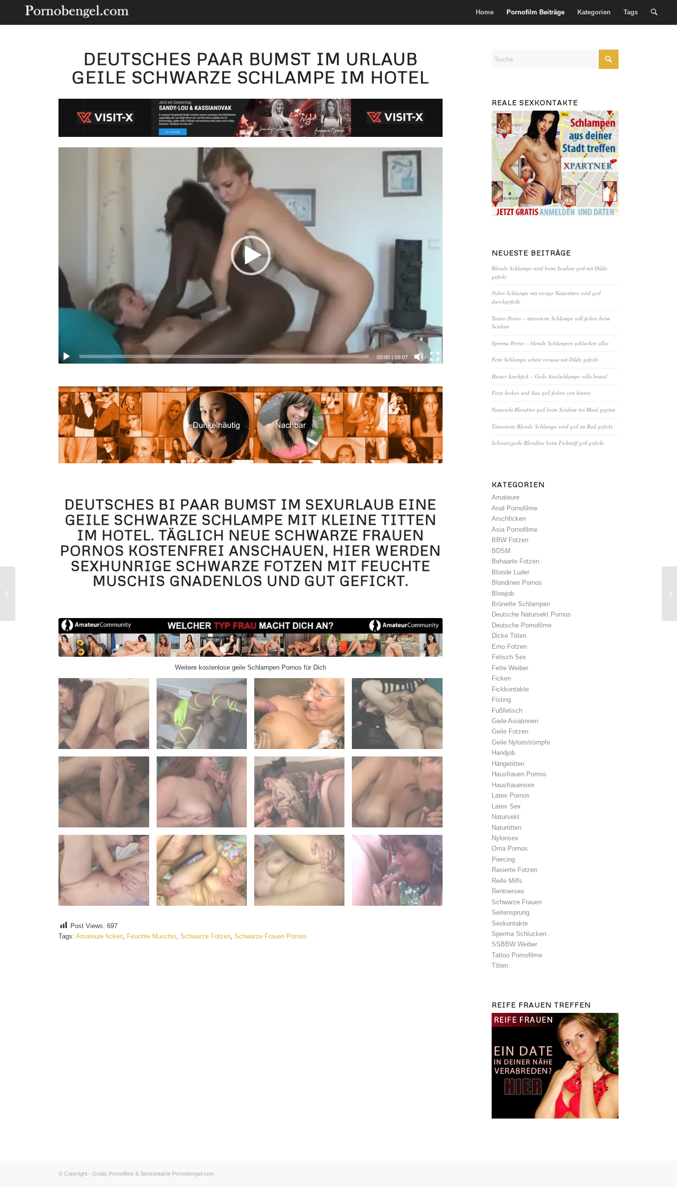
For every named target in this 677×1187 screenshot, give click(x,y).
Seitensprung (510, 912)
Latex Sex (506, 806)
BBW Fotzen (510, 540)
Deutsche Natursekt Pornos (531, 614)
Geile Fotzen (510, 731)
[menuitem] (484, 12)
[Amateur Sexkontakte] (77, 12)
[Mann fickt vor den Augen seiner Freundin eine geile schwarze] (7, 593)
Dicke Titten (509, 635)
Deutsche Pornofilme (522, 625)
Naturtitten (506, 827)
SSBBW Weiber (514, 944)
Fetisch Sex (509, 657)
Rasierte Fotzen (514, 870)
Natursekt (505, 816)
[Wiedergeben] (66, 357)
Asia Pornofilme (514, 529)
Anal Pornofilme (514, 508)
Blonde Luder (510, 572)
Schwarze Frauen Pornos (270, 936)
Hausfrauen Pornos (519, 774)
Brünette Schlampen (521, 604)
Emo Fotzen (509, 646)
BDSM (501, 551)
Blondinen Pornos (517, 582)
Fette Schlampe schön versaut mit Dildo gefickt (545, 359)
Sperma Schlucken (519, 933)
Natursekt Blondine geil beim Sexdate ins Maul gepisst (553, 409)
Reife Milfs (507, 880)
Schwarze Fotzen (205, 936)
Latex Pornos (511, 795)
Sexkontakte (510, 923)
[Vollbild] (435, 357)
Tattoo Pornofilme (517, 955)
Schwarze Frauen (517, 902)
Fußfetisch (507, 710)
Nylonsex (505, 838)
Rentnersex (508, 891)
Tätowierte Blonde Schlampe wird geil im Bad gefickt (552, 426)
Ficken (501, 678)
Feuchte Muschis (151, 936)
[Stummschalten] (419, 357)
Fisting (501, 699)
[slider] (223, 356)
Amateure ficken (99, 936)
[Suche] (654, 12)
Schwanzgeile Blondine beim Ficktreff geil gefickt (548, 442)
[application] (250, 255)
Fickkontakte (510, 689)
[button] (251, 255)
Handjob (503, 752)
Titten (500, 965)
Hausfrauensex (513, 785)
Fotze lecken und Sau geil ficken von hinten (541, 392)
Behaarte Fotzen (515, 561)
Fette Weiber (510, 668)
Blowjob (503, 593)
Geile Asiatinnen (515, 721)
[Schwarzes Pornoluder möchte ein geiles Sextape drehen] (669, 593)
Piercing (503, 859)
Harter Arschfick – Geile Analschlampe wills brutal (549, 376)
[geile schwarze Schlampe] (250, 637)
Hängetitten (508, 763)
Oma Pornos (510, 848)
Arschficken (509, 518)
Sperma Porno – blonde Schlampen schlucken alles (550, 343)
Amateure (505, 497)
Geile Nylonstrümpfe (521, 742)
